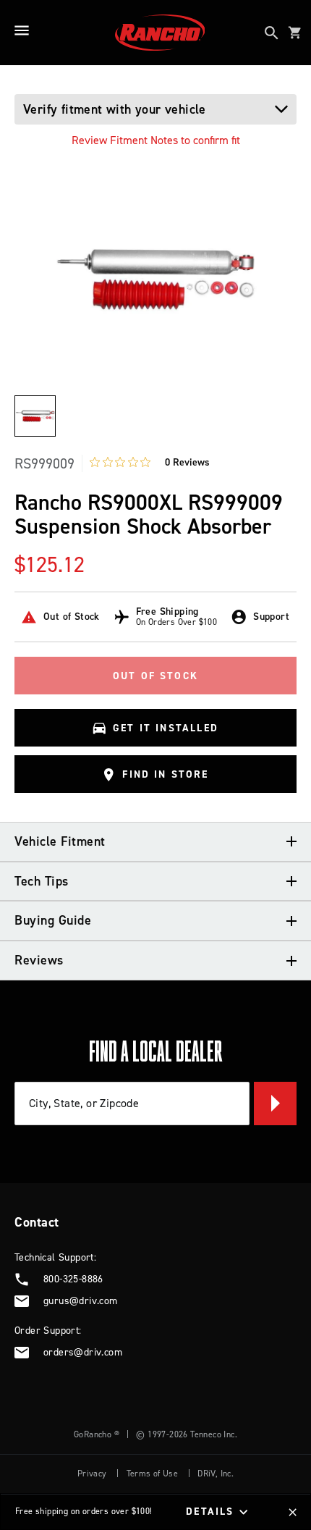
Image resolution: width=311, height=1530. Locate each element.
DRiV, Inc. (215, 1473)
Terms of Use (153, 1473)
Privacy (92, 1473)
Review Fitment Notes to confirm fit (156, 140)
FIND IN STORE (165, 774)
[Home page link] (160, 32)
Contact (36, 1222)
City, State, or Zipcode (84, 1103)
